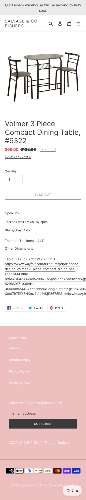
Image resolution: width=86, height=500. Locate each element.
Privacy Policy (20, 383)
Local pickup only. (18, 156)
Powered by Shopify (62, 485)
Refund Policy (19, 360)
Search (14, 348)
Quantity (11, 171)
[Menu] (78, 23)
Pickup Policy (19, 371)
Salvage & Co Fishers (21, 23)
